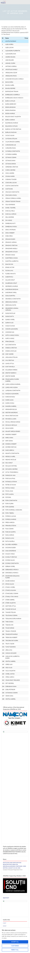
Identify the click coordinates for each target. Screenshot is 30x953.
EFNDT (4, 926)
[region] (15, 940)
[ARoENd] (3, 2)
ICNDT (4, 923)
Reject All (15, 949)
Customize (15, 945)
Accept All (15, 942)
